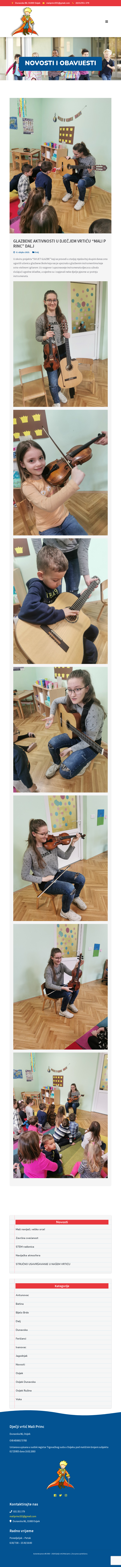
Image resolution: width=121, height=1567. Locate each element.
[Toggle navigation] (106, 21)
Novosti (20, 1364)
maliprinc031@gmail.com (58, 3)
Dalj (37, 252)
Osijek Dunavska (26, 1382)
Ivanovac (21, 1347)
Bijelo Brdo (22, 1312)
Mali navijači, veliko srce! (30, 1229)
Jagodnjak (21, 1356)
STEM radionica (25, 1247)
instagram (65, 1495)
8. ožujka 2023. (23, 252)
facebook (55, 1495)
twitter (60, 1495)
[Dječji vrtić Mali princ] (24, 21)
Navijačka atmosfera (28, 1255)
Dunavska (22, 1330)
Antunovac (22, 1295)
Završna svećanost (27, 1238)
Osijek (19, 1373)
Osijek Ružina (24, 1390)
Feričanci (21, 1338)
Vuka (19, 1399)
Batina (20, 1304)
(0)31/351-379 (82, 3)
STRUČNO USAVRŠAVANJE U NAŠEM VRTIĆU (43, 1264)
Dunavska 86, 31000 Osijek (27, 3)
